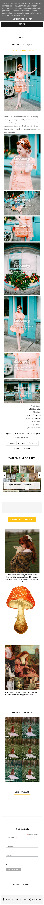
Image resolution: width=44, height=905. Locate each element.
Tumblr (29, 434)
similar (37, 418)
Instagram (36, 434)
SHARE (12, 443)
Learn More (18, 19)
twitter (23, 900)
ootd (21, 38)
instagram (37, 900)
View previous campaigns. (15, 865)
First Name (10, 846)
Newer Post (16, 519)
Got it (29, 19)
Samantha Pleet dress (34, 415)
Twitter (15, 434)
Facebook (22, 434)
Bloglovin (7, 434)
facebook (9, 900)
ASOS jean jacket (35, 409)
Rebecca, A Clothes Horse (19, 50)
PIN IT (18, 448)
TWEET (22, 443)
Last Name (9, 855)
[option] (22, 480)
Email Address (11, 837)
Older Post (28, 519)
